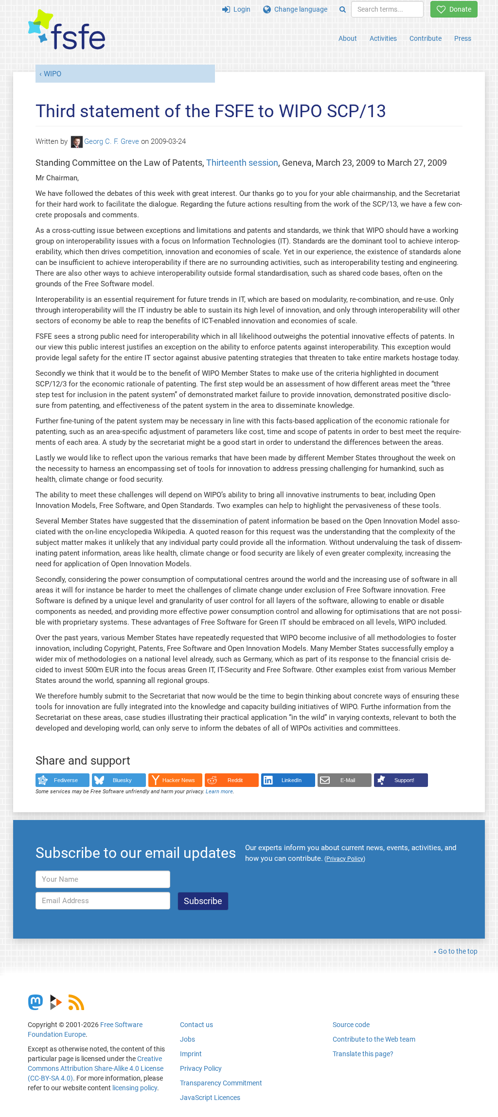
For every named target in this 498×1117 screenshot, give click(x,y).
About (347, 38)
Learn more (219, 791)
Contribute (425, 38)
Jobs (187, 1039)
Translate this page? (363, 1054)
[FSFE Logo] (66, 30)
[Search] (343, 9)
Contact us (196, 1025)
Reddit (235, 780)
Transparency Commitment (221, 1083)
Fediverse (66, 780)
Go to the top (458, 951)
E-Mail (347, 780)
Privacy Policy (201, 1068)
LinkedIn (292, 780)
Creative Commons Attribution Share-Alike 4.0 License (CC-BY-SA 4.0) (95, 1068)
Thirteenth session (242, 162)
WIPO (52, 74)
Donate (458, 9)
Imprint (191, 1054)
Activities (383, 38)
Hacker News (178, 780)
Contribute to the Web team (374, 1039)
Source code (351, 1025)
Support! (404, 780)
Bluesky (122, 780)
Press (462, 38)
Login (240, 9)
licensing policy (134, 1088)
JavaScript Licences (210, 1097)
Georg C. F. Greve (111, 141)
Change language (299, 9)
